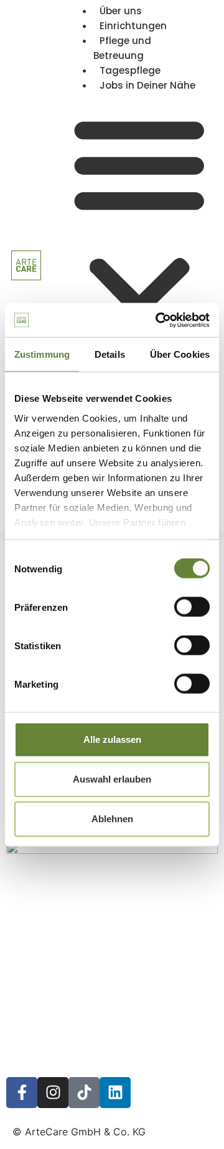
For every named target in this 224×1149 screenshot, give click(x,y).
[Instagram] (52, 1092)
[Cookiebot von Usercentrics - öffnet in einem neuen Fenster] (158, 320)
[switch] (192, 607)
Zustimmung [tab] (42, 354)
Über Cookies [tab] (180, 354)
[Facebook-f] (21, 1092)
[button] (139, 237)
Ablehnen (112, 819)
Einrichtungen (133, 25)
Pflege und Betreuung (122, 48)
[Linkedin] (115, 1092)
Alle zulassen (112, 739)
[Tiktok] (84, 1092)
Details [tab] (110, 354)
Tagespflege (130, 70)
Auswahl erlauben (112, 779)
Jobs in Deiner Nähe (147, 85)
